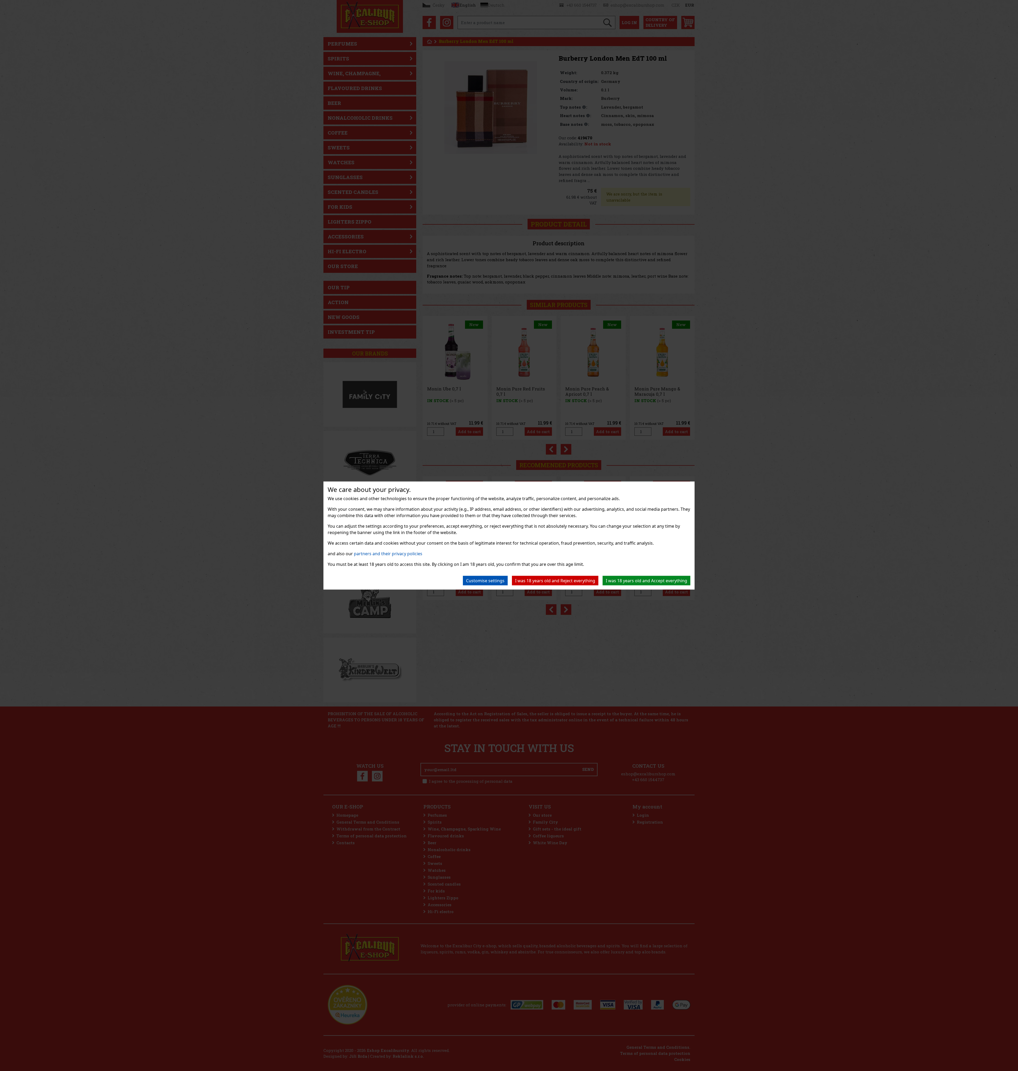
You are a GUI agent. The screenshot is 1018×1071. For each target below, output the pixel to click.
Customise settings (485, 581)
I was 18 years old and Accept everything (646, 581)
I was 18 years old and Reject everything (555, 581)
